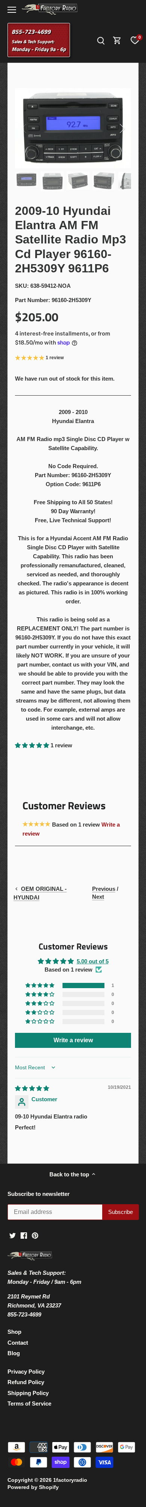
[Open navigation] (11, 10)
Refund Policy (25, 1382)
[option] (73, 128)
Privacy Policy (26, 1371)
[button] (33, 745)
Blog (13, 1353)
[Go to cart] (117, 40)
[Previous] (24, 128)
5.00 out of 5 (93, 961)
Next (98, 896)
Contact (17, 1342)
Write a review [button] (73, 1040)
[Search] (100, 40)
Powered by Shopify (33, 1487)
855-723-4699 (31, 31)
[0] (135, 40)
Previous (103, 889)
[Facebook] (24, 1235)
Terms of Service (29, 1403)
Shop (14, 1332)
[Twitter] (12, 1235)
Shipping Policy (28, 1393)
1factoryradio (70, 1480)
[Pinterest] (35, 1235)
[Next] (121, 128)
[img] (32, 1088)
